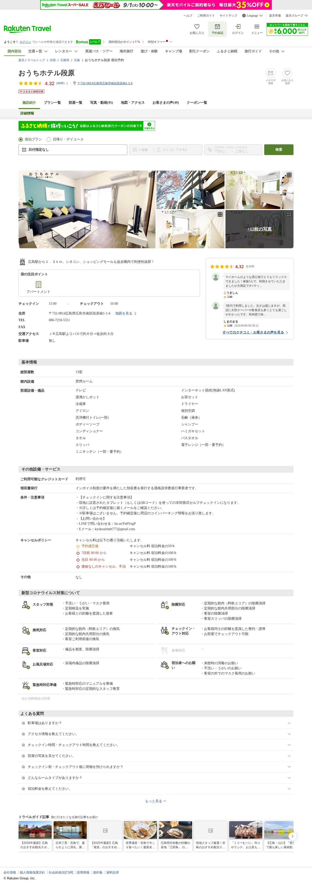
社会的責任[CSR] (61, 872)
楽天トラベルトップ (32, 60)
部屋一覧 (75, 102)
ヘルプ (188, 15)
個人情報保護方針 (32, 872)
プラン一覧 (52, 102)
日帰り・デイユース (68, 139)
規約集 (98, 872)
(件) (60, 83)
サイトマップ (228, 15)
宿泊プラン (33, 139)
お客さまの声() (166, 102)
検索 (278, 149)
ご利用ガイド (206, 15)
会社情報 (9, 872)
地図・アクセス (133, 102)
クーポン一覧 (197, 102)
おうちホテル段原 (47, 73)
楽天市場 (275, 15)
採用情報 (83, 872)
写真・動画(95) (101, 102)
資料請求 (112, 872)
